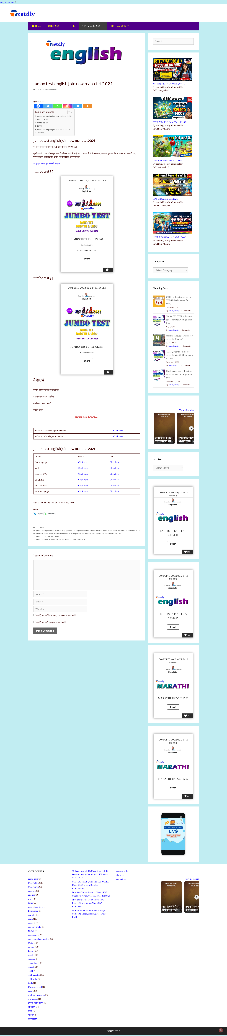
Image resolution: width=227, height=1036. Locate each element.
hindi (30, 903)
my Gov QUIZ (34, 927)
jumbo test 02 (42, 119)
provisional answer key (39, 939)
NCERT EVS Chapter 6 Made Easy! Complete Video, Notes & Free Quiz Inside (88, 914)
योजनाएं (31, 1015)
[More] (87, 106)
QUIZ (72, 26)
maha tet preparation (65, 530)
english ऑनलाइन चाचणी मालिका (47, 163)
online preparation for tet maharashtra (87, 530)
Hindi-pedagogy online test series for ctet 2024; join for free (179, 374)
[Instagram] (68, 106)
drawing (32, 891)
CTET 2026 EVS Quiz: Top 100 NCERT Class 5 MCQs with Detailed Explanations (90, 885)
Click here (83, 462)
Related (41, 133)
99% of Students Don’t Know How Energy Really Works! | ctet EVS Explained (88, 903)
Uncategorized (35, 987)
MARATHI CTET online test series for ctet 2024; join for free (179, 320)
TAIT (30, 971)
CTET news (33, 887)
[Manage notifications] (221, 1030)
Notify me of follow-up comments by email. (56, 615)
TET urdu (32, 979)
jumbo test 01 (42, 122)
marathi (31, 915)
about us (120, 875)
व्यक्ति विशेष (32, 1019)
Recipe (31, 951)
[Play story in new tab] (173, 834)
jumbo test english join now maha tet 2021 (54, 116)
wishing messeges (36, 995)
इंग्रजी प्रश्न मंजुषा (35, 1003)
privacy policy (123, 871)
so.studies (32, 963)
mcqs (30, 923)
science (31, 959)
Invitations (33, 911)
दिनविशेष (31, 1007)
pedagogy (32, 935)
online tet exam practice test (73, 533)
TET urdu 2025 (118, 26)
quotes (31, 947)
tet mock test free (114, 533)
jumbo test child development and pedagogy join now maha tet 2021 (61, 539)
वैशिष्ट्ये (39, 126)
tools (30, 983)
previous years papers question (96, 533)
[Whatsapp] (57, 106)
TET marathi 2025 (91, 26)
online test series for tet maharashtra (49, 533)
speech (31, 967)
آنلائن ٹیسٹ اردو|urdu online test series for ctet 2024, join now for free (179, 355)
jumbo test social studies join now (48, 536)
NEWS (31, 931)
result (30, 955)
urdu (30, 991)
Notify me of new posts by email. (51, 622)
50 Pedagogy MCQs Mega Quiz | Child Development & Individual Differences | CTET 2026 (90, 874)
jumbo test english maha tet (46, 530)
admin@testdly (174, 311)
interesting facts (35, 907)
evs (29, 899)
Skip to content (7, 2)
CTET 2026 (33, 883)
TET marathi (41, 527)
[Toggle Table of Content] (69, 112)
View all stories (186, 410)
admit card (33, 879)
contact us (121, 879)
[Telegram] (77, 106)
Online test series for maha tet (113, 530)
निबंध (30, 1011)
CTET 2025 (53, 26)
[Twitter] (48, 106)
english (31, 895)
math (30, 919)
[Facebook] (38, 106)
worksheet (33, 999)
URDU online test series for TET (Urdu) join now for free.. (179, 300)
